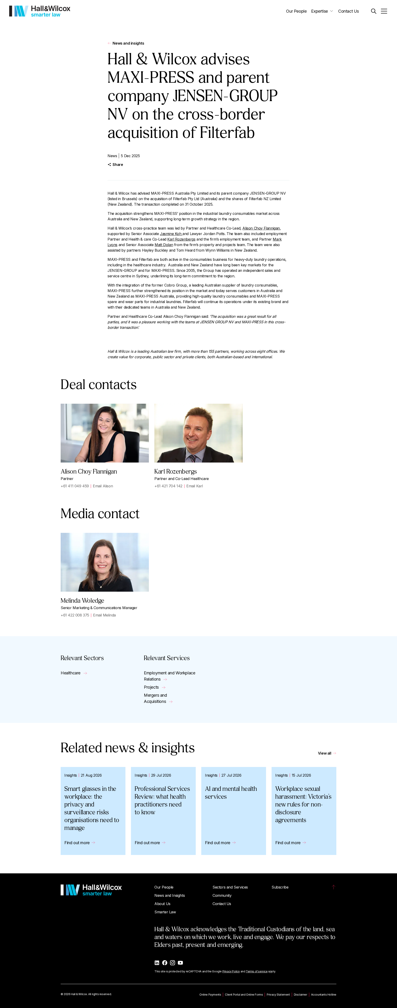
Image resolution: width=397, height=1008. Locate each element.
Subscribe (280, 887)
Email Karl (194, 486)
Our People (296, 11)
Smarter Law (165, 912)
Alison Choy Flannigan (261, 228)
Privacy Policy (231, 971)
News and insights (128, 43)
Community (222, 895)
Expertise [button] (319, 11)
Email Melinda (104, 615)
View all (324, 753)
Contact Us (348, 11)
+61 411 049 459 (75, 486)
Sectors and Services (230, 887)
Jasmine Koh (171, 233)
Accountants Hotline (323, 994)
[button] (373, 11)
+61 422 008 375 (75, 615)
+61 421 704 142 (168, 486)
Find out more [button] (77, 842)
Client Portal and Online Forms (244, 994)
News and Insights (169, 895)
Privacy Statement (278, 994)
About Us (162, 903)
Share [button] (118, 164)
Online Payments (210, 994)
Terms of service (257, 971)
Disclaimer (300, 994)
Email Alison (103, 486)
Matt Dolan (164, 244)
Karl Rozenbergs (181, 239)
